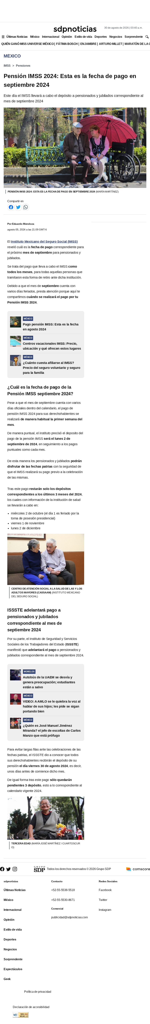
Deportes (101, 36)
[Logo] (75, 29)
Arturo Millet (110, 43)
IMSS (7, 65)
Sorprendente (134, 36)
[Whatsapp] (25, 206)
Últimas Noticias (17, 36)
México (35, 36)
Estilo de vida (83, 36)
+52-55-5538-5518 (63, 890)
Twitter (103, 899)
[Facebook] (11, 206)
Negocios (115, 36)
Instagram (105, 909)
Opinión (67, 36)
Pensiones (23, 65)
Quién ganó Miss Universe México (27, 43)
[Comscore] (138, 868)
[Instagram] (15, 869)
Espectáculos (13, 969)
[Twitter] (18, 206)
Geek (7, 979)
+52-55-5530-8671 (63, 899)
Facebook (105, 890)
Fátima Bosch (67, 43)
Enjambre (88, 43)
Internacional (50, 36)
